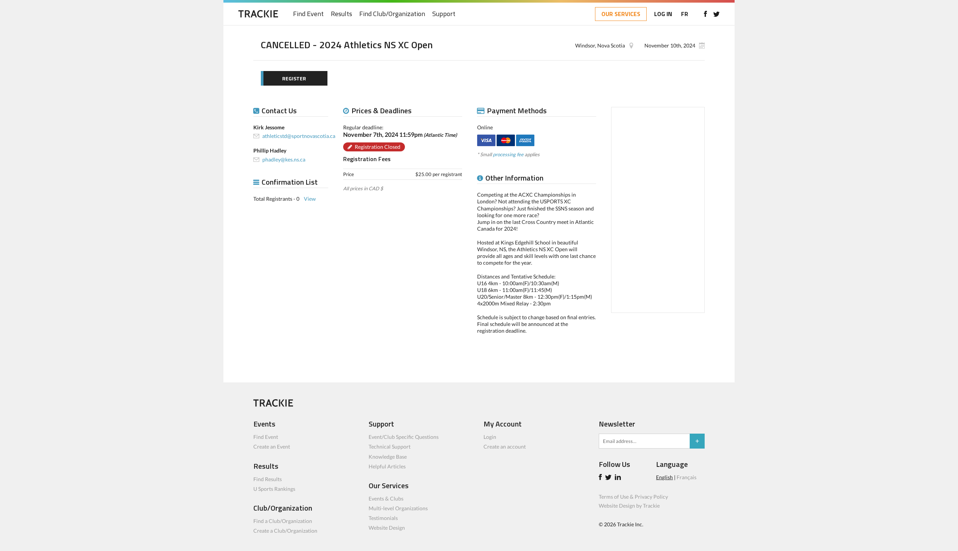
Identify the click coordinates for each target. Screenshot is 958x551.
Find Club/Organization (392, 14)
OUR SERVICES (620, 13)
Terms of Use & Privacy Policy (633, 496)
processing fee (508, 154)
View (310, 199)
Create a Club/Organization (285, 530)
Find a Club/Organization (282, 521)
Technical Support (390, 446)
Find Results (267, 479)
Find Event (308, 14)
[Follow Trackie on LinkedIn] (619, 478)
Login (489, 437)
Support (443, 14)
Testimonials (383, 518)
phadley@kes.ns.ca (283, 159)
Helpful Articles (387, 466)
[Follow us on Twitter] (716, 14)
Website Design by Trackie (629, 505)
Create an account (504, 446)
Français (686, 477)
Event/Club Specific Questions (404, 437)
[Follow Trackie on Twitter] (609, 478)
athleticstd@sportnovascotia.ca (298, 136)
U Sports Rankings (274, 489)
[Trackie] (273, 404)
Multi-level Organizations (398, 508)
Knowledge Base (388, 456)
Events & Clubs (386, 498)
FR (684, 13)
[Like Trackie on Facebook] (601, 478)
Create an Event (271, 446)
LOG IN (663, 13)
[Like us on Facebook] (705, 14)
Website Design (387, 527)
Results (341, 14)
